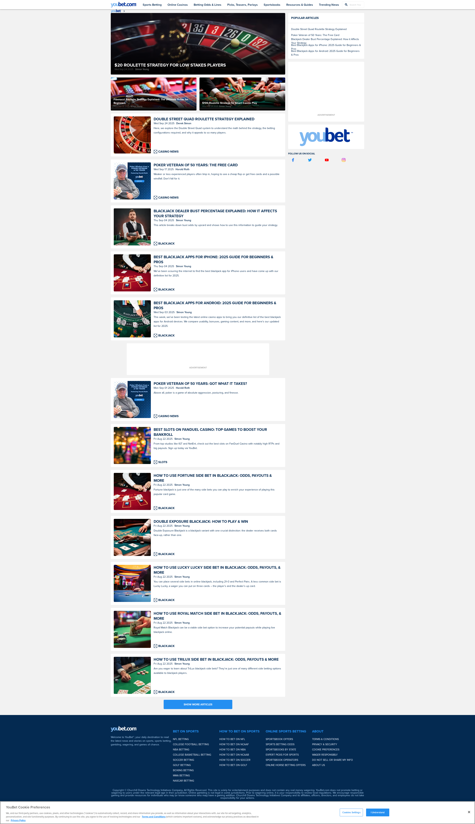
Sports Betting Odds (280, 744)
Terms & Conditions (325, 739)
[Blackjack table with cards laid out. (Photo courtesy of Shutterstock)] (132, 675)
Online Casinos (178, 5)
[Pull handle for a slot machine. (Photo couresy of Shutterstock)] (132, 445)
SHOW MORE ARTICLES (198, 704)
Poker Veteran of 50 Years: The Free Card (196, 164)
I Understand (378, 812)
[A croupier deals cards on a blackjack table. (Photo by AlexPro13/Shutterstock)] (132, 272)
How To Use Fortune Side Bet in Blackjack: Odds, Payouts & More (213, 478)
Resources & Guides (299, 5)
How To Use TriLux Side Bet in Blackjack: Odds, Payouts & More (216, 659)
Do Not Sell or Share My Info (332, 760)
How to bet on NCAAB (234, 755)
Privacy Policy (18, 820)
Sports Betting (152, 5)
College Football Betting (191, 744)
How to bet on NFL (232, 739)
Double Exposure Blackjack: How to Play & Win (201, 521)
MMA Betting (181, 775)
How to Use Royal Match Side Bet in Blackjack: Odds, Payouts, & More (217, 616)
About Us (318, 765)
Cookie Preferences (325, 749)
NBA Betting (181, 749)
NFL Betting (181, 739)
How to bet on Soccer (234, 760)
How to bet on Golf (233, 765)
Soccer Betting (183, 760)
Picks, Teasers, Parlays (242, 5)
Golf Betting (182, 765)
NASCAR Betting (183, 780)
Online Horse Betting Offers (286, 765)
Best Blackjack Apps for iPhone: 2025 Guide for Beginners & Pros (213, 259)
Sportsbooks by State (281, 749)
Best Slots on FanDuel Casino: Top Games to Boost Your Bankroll (210, 432)
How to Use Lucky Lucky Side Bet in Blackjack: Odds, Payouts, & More (217, 570)
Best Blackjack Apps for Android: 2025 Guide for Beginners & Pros (215, 305)
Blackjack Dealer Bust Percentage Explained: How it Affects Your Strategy (215, 213)
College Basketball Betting (192, 755)
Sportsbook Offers (279, 739)
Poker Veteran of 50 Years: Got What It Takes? (200, 383)
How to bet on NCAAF (234, 744)
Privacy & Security (324, 744)
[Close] (469, 812)
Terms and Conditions (154, 816)
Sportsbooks (272, 5)
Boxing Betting (183, 770)
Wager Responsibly (325, 755)
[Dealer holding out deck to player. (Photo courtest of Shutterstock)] (132, 226)
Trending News (329, 5)
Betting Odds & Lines (207, 5)
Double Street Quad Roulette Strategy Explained (204, 118)
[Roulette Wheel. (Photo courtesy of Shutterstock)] (132, 134)
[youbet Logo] (124, 4)
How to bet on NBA (232, 749)
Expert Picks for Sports (282, 755)
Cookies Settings (351, 812)
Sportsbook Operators (282, 760)
